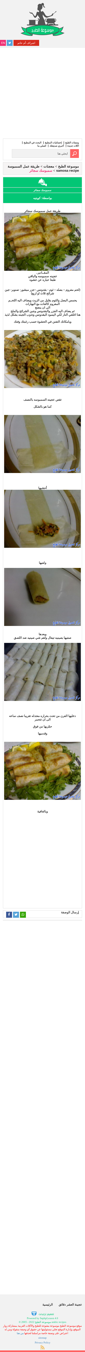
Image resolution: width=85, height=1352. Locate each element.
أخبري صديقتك (57, 145)
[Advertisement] (42, 93)
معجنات (48, 166)
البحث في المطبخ (32, 142)
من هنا (20, 1333)
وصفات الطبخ (72, 142)
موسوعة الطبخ (68, 166)
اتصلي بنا (41, 145)
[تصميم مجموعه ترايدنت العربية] (42, 1313)
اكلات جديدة (73, 145)
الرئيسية (47, 1304)
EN (3, 42)
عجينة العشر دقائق (70, 1304)
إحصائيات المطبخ (53, 142)
